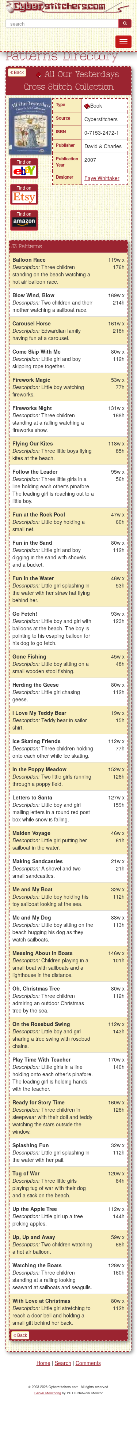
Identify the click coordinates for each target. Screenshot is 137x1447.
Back (18, 72)
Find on (23, 162)
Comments (88, 1362)
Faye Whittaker (101, 178)
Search (63, 1362)
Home (43, 1362)
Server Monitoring (47, 1393)
